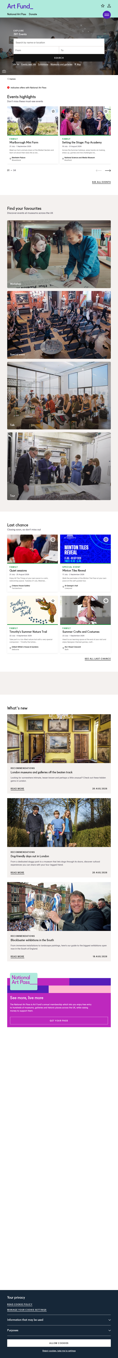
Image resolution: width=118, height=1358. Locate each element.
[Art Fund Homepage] (20, 6)
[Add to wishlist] (53, 111)
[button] (59, 58)
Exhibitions (43, 64)
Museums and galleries (61, 64)
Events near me (28, 64)
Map (79, 64)
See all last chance (98, 658)
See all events (101, 181)
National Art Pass (16, 14)
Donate (33, 14)
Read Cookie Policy (19, 1304)
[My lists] (102, 5)
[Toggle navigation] (107, 15)
